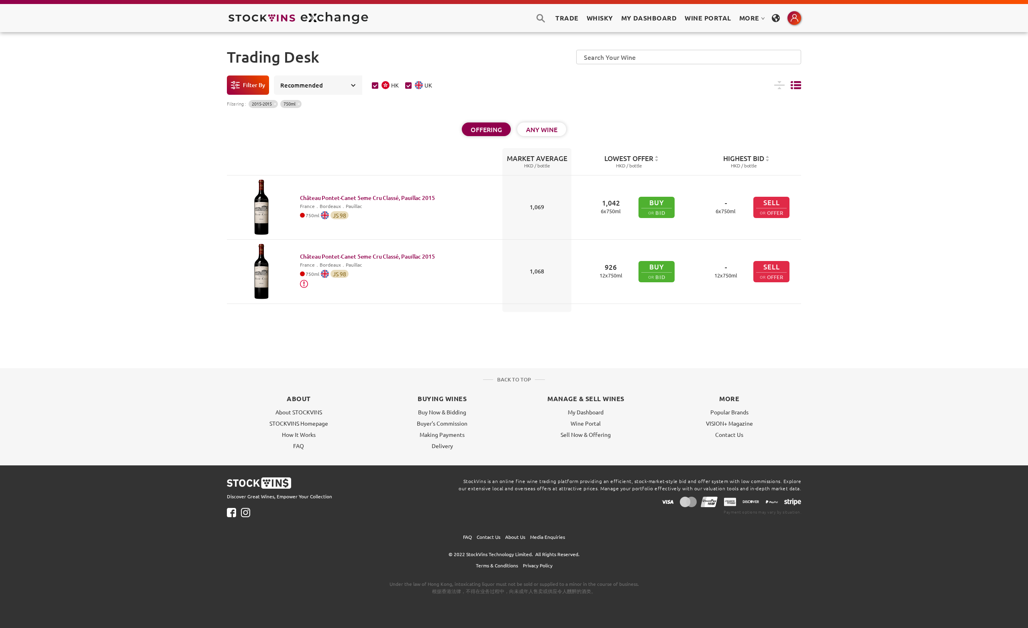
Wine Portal (708, 18)
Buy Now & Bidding (442, 412)
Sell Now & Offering (586, 434)
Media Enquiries (547, 537)
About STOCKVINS (298, 412)
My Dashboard (586, 412)
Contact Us (729, 434)
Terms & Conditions (497, 565)
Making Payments (442, 434)
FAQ (298, 445)
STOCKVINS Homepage (298, 423)
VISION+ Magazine (729, 423)
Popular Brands (729, 412)
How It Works (299, 434)
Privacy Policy (538, 565)
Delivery (442, 445)
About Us (515, 537)
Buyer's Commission (442, 423)
